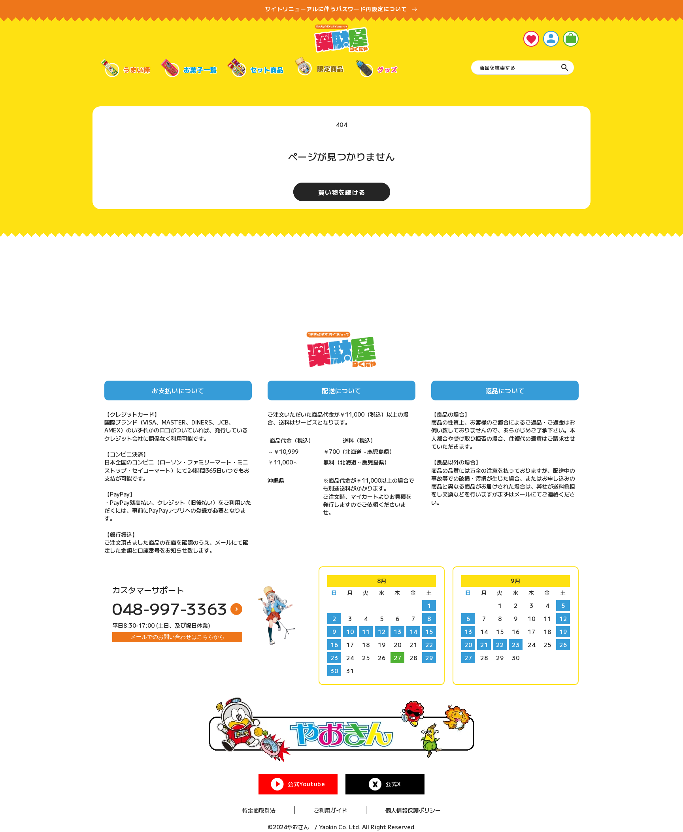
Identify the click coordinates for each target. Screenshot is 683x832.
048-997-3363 (170, 608)
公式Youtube (306, 784)
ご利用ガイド (330, 810)
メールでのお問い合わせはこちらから (177, 637)
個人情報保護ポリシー (413, 810)
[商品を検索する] (565, 67)
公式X (393, 784)
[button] (571, 39)
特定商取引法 (258, 810)
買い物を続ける (341, 192)
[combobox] (522, 67)
